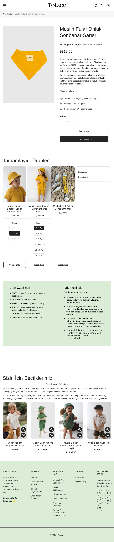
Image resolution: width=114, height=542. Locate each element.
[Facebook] (108, 493)
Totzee (60, 535)
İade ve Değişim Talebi (37, 490)
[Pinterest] (100, 500)
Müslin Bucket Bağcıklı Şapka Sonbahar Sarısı (15, 209)
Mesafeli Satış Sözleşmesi (59, 481)
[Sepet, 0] (108, 5)
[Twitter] (100, 493)
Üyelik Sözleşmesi (58, 488)
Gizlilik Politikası (60, 498)
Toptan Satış (80, 482)
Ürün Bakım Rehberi (36, 497)
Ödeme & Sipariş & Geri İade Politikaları (59, 513)
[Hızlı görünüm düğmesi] (23, 429)
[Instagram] (108, 500)
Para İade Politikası (57, 504)
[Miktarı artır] (74, 121)
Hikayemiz (79, 477)
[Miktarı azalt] (62, 121)
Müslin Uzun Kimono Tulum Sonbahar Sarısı (39, 209)
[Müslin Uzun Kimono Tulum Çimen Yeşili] (43, 420)
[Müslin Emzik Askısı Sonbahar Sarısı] (63, 184)
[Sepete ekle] (23, 435)
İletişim (34, 477)
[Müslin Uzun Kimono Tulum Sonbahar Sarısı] (39, 184)
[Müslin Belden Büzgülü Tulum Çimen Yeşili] (71, 420)
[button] (4, 5)
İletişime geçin (86, 109)
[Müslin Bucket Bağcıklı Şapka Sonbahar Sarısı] (14, 184)
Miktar (63, 116)
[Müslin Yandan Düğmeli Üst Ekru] (15, 420)
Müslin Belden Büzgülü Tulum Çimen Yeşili (71, 446)
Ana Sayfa (7, 14)
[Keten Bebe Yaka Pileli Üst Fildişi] (99, 420)
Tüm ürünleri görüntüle (56, 384)
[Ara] (96, 5)
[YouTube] (100, 508)
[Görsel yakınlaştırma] (28, 64)
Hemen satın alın (84, 139)
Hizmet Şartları (59, 494)
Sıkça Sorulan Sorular (37, 483)
